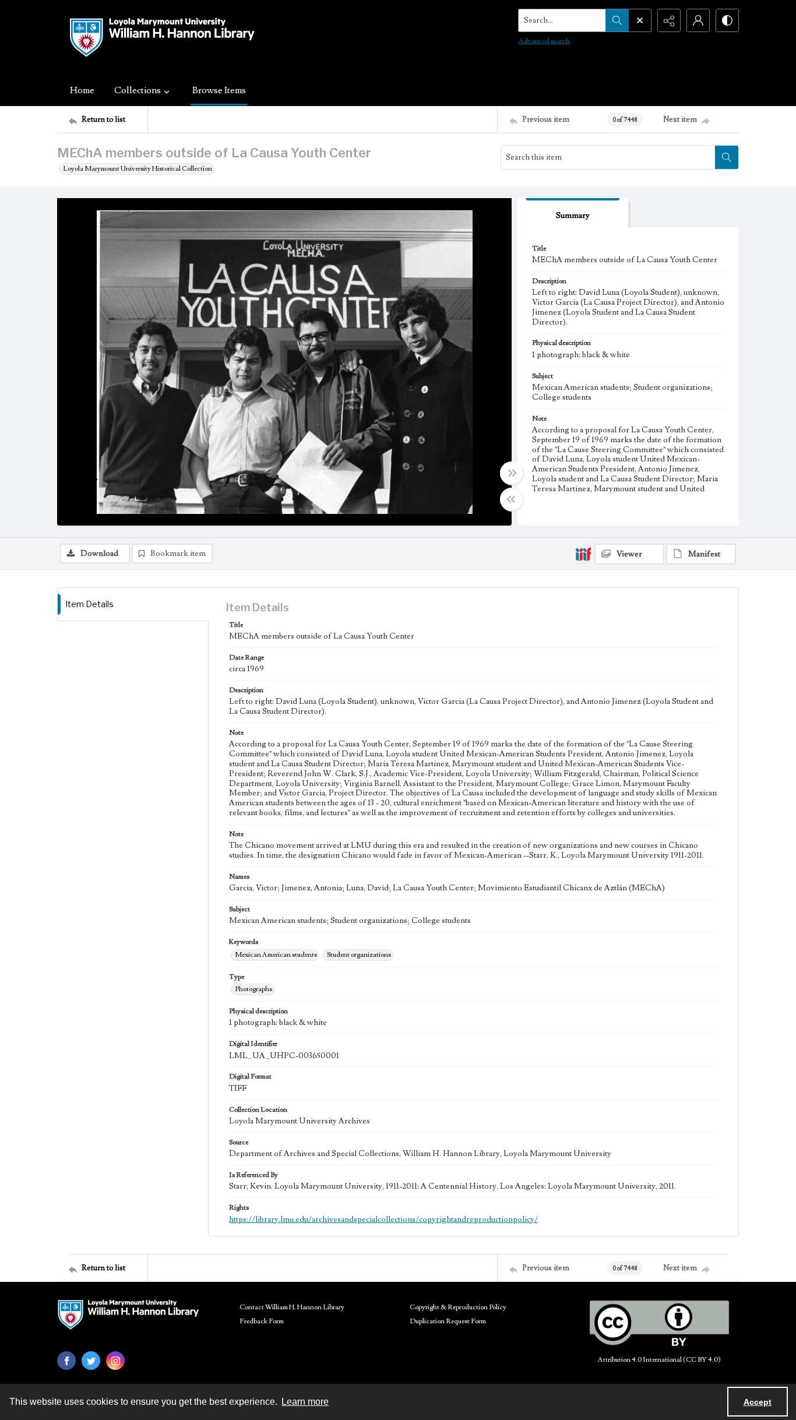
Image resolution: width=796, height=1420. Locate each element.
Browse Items (219, 90)
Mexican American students (276, 954)
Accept (758, 1402)
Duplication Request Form (448, 1321)
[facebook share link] (66, 1360)
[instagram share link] (115, 1360)
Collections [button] (137, 90)
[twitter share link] (91, 1360)
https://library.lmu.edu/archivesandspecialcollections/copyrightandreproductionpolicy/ (383, 1219)
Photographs (253, 989)
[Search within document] (726, 157)
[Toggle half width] (511, 499)
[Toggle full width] (511, 473)
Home (82, 90)
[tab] (572, 213)
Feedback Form (261, 1321)
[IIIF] (583, 553)
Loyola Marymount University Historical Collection (137, 168)
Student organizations (359, 954)
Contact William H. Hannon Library (291, 1307)
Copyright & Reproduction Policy (458, 1307)
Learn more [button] (305, 1402)
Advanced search (544, 41)
